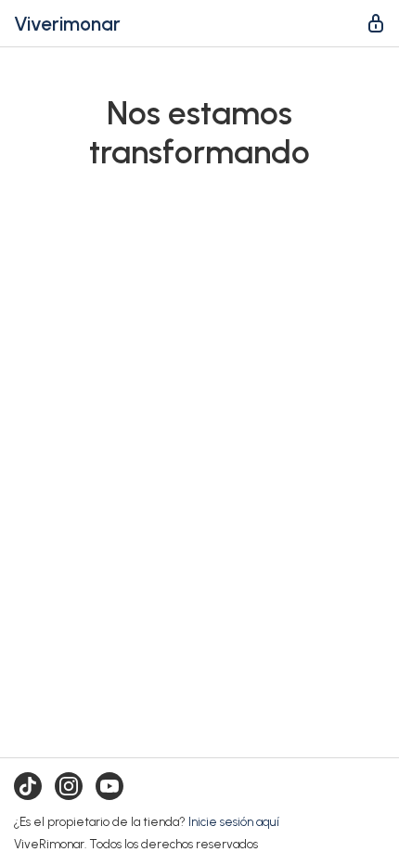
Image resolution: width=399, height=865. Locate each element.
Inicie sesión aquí (233, 821)
